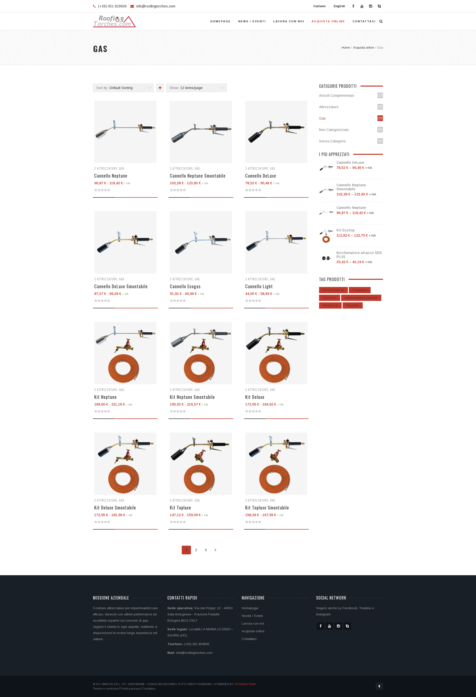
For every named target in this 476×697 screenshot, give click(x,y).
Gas (121, 168)
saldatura (330, 305)
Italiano (319, 6)
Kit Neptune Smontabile (192, 397)
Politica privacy (131, 688)
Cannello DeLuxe (260, 175)
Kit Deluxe (255, 397)
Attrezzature (107, 168)
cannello (329, 297)
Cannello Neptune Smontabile (198, 175)
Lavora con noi (288, 21)
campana (360, 289)
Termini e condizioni (106, 688)
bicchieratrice (333, 289)
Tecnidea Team (245, 684)
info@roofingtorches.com (155, 6)
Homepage (220, 21)
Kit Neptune (105, 397)
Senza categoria (332, 141)
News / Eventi (252, 21)
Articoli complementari (336, 95)
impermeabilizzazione (361, 297)
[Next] (215, 550)
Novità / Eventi (252, 616)
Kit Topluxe (180, 507)
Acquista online (328, 21)
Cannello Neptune (110, 175)
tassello (352, 305)
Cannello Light (259, 286)
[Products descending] (159, 88)
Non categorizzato (334, 130)
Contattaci (364, 21)
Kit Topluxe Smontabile (267, 507)
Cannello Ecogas (185, 286)
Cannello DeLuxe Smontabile (121, 286)
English (339, 6)
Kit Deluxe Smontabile (115, 507)
